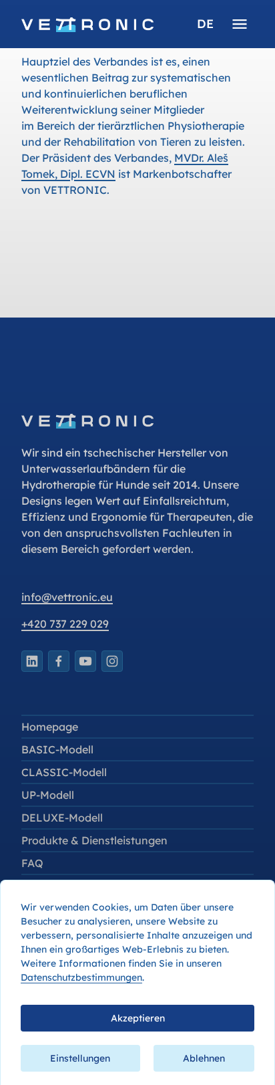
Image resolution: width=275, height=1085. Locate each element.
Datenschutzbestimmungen (81, 977)
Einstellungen (80, 1058)
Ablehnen (204, 1058)
